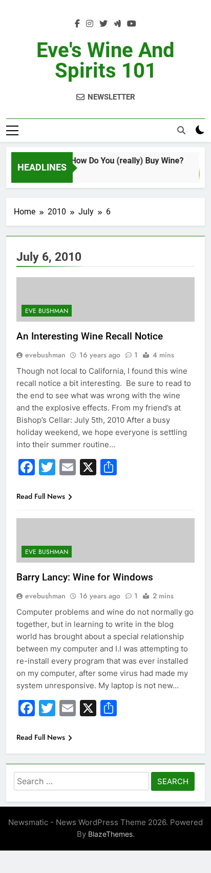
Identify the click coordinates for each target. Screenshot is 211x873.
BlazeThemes (110, 834)
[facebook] (77, 24)
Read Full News (40, 496)
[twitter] (103, 24)
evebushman (45, 355)
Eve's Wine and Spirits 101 (105, 60)
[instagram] (89, 24)
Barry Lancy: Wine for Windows (84, 577)
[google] (117, 24)
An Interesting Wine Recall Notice (89, 336)
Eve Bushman (46, 311)
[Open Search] (181, 130)
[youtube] (131, 24)
